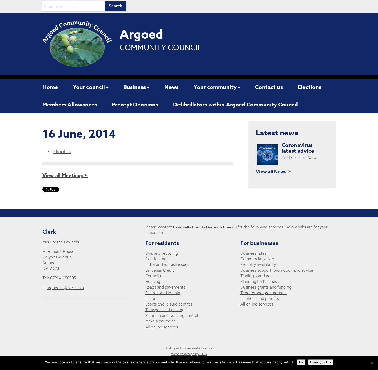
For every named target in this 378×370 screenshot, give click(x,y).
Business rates (253, 253)
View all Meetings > (65, 175)
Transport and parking (164, 309)
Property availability (258, 264)
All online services (161, 327)
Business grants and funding (265, 287)
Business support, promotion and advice (276, 270)
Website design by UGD (189, 354)
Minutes (62, 151)
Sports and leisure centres (168, 304)
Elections (309, 87)
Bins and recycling (161, 253)
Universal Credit (159, 270)
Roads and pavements (165, 287)
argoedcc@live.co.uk (65, 287)
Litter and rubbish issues (167, 264)
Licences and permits (259, 298)
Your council (89, 87)
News (171, 87)
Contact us (269, 87)
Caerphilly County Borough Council (205, 227)
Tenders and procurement (263, 292)
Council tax (155, 275)
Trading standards (256, 275)
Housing (152, 281)
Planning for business (259, 281)
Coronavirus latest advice (298, 148)
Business (134, 87)
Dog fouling (155, 258)
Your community (215, 87)
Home (50, 87)
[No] (371, 362)
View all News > (273, 171)
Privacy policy (320, 362)
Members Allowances (69, 104)
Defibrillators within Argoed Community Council (235, 104)
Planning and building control (171, 315)
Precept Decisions (135, 104)
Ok (301, 362)
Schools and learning (164, 292)
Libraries (152, 298)
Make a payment (160, 321)
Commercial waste (257, 258)
